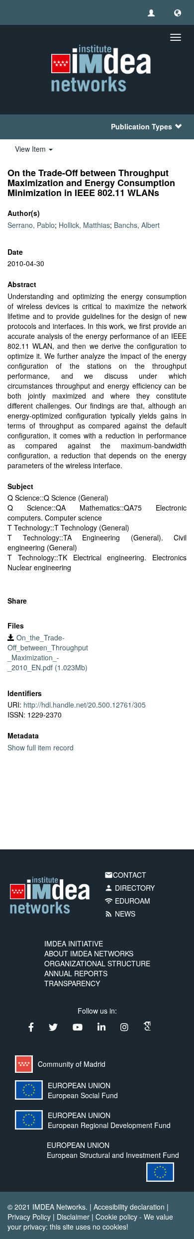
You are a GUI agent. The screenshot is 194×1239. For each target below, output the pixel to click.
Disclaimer (73, 1217)
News (119, 914)
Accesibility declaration (129, 1207)
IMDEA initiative (73, 943)
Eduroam (127, 901)
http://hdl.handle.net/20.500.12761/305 (84, 705)
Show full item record (40, 747)
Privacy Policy (29, 1217)
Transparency (72, 983)
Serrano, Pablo (31, 225)
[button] (178, 12)
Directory (129, 888)
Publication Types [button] (141, 126)
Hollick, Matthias (84, 225)
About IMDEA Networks (88, 953)
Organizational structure (97, 963)
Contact (125, 875)
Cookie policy (116, 1217)
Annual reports (75, 973)
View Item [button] (31, 149)
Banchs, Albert (137, 225)
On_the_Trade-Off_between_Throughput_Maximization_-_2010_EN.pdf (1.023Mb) (47, 652)
